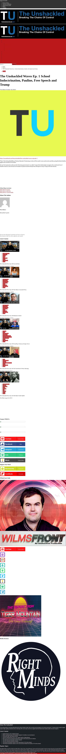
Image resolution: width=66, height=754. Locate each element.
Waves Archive (8, 49)
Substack (4, 51)
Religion (4, 391)
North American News (7, 337)
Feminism (2, 749)
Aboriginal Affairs (3, 748)
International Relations (39, 749)
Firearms (4, 361)
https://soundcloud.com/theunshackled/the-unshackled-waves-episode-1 (18, 158)
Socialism (58, 751)
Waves (4, 71)
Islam (45, 749)
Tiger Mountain (8, 46)
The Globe (5, 285)
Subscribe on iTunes (5, 189)
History (4, 60)
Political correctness (19, 751)
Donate (4, 54)
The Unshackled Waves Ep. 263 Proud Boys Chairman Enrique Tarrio (15, 343)
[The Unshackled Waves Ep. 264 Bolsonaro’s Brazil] (9, 303)
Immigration (5, 334)
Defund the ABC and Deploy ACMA (10, 736)
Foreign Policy (7, 749)
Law (3, 390)
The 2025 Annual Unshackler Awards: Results (12, 739)
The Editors (3, 89)
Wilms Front (7, 44)
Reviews (4, 61)
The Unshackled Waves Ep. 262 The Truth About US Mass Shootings (14, 368)
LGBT (49, 749)
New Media (5, 258)
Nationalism (5, 282)
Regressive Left (6, 338)
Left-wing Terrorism (7, 335)
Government (5, 280)
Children (4, 385)
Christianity (5, 386)
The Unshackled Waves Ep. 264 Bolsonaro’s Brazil (10, 315)
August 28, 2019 (8, 370)
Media (4, 257)
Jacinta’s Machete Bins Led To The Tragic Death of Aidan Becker (16, 737)
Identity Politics (26, 749)
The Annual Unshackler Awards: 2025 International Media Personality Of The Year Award (22, 743)
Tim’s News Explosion (9, 43)
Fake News (5, 254)
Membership (5, 53)
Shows (4, 42)
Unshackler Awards (7, 57)
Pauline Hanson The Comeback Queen (11, 733)
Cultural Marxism (28, 748)
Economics (48, 748)
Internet (4, 255)
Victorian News (24, 752)
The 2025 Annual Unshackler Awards (10, 741)
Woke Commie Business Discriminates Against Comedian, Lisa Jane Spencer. (19, 735)
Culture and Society (36, 748)
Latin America (5, 281)
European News (58, 748)
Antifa (4, 332)
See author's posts (4, 212)
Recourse (25, 751)
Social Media (5, 260)
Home (4, 40)
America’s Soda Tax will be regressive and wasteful (11, 236)
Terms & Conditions (7, 4)
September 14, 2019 (9, 266)
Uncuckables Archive (9, 50)
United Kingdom (12, 752)
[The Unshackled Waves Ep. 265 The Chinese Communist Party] (9, 277)
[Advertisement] (33, 177)
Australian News (6, 253)
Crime (4, 359)
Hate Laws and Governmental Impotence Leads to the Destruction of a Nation (19, 738)
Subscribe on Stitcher (5, 191)
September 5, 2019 (9, 318)
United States (5, 286)
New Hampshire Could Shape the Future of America (12, 234)
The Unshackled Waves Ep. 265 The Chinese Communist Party (13, 289)
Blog (4, 56)
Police (13, 751)
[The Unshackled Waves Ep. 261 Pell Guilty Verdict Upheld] (9, 382)
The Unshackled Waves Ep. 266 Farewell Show (10, 263)
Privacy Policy (6, 2)
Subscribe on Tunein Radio (6, 192)
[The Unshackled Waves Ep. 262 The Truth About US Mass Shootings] (9, 357)
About (4, 6)
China (21, 748)
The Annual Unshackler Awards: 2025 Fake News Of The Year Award (17, 742)
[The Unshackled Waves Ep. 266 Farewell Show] (9, 251)
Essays (4, 58)
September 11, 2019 (9, 292)
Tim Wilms (2, 266)
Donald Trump (6, 279)
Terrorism (2, 752)
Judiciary (4, 388)
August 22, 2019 (8, 398)
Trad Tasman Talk (9, 47)
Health (21, 749)
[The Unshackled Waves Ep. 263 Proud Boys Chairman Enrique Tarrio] (9, 329)
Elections (53, 748)
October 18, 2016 (10, 89)
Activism (4, 331)
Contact (4, 7)
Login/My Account (7, 5)
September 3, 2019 (9, 346)
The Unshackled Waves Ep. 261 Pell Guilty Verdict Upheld (12, 395)
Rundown (51, 751)
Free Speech (12, 749)
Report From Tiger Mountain (43, 751)
